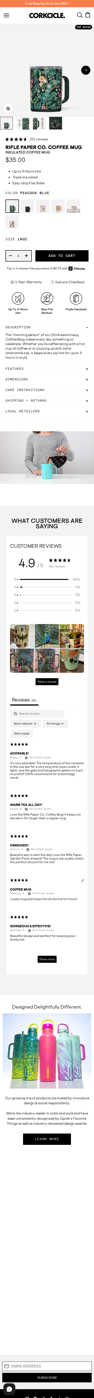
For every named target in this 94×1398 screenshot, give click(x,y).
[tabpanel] (47, 838)
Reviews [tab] (24, 700)
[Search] (80, 14)
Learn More (47, 1139)
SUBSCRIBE (47, 1377)
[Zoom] (8, 108)
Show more (47, 959)
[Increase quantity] (27, 256)
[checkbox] (21, 734)
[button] (85, 70)
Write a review (47, 681)
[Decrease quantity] (11, 256)
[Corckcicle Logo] (47, 15)
